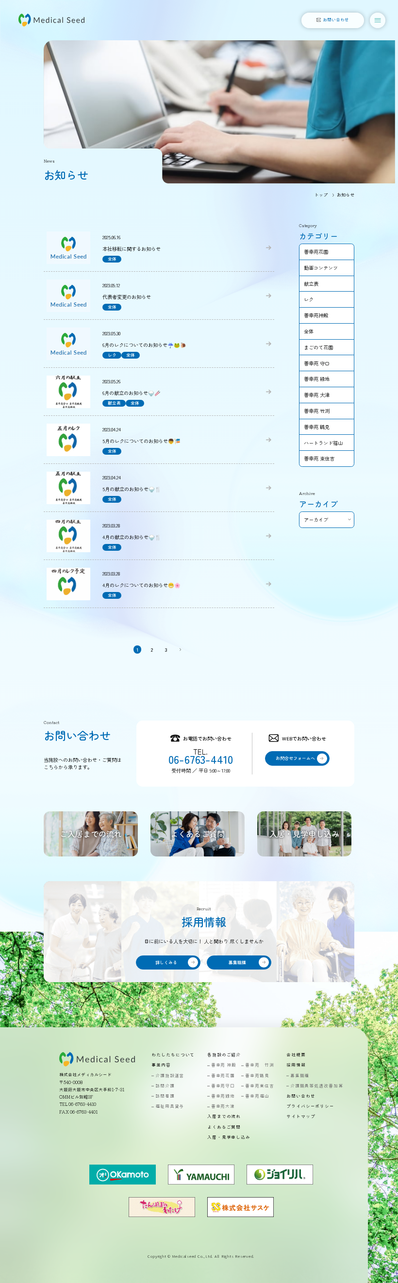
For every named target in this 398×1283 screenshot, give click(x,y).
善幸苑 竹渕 (317, 410)
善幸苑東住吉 (259, 1086)
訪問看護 (164, 1096)
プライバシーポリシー (310, 1106)
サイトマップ (300, 1117)
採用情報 (296, 1065)
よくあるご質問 (224, 1127)
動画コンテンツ (321, 267)
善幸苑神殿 (316, 315)
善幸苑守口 (223, 1086)
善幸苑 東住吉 (319, 458)
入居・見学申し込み (228, 1137)
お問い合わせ (300, 1096)
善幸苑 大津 (317, 394)
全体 (309, 331)
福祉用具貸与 (169, 1106)
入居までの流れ (224, 1117)
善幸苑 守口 (317, 363)
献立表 (311, 283)
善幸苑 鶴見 (317, 426)
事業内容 (161, 1065)
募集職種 (299, 1076)
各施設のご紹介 (224, 1055)
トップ (321, 195)
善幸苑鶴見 (257, 1076)
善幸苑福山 (257, 1096)
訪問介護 (164, 1086)
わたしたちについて (173, 1055)
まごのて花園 (318, 347)
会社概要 (296, 1055)
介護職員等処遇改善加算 (316, 1086)
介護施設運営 (169, 1076)
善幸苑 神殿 (223, 1065)
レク (309, 299)
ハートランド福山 (323, 442)
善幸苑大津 (223, 1106)
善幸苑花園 (316, 251)
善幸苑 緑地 (317, 378)
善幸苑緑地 (223, 1096)
